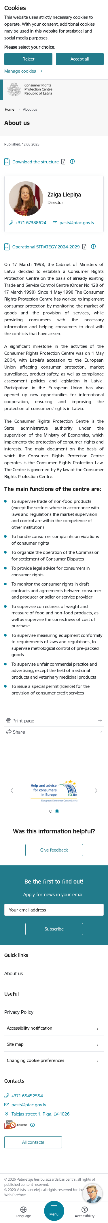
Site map (15, 1044)
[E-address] (15, 1125)
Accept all (80, 59)
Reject (28, 59)
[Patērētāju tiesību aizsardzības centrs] (52, 96)
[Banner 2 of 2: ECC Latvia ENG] (53, 790)
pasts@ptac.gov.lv (77, 222)
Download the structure (35, 162)
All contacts (33, 1142)
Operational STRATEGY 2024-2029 (46, 247)
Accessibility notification (29, 1028)
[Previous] (12, 790)
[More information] (72, 161)
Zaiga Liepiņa (64, 194)
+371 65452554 (27, 1096)
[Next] (96, 790)
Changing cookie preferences (35, 1060)
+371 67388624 (31, 222)
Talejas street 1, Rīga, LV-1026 (41, 1114)
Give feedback (54, 850)
